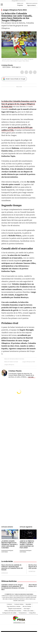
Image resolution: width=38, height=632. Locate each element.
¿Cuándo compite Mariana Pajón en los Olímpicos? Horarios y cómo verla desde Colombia (9, 544)
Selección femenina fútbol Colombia (14, 359)
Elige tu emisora (31, 5)
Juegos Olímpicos (9, 364)
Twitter (26, 72)
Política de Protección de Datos (13, 610)
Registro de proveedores (14, 608)
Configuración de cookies (9, 613)
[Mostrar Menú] (2, 4)
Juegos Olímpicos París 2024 (14, 10)
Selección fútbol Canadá (11, 361)
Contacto (9, 604)
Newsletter (28, 604)
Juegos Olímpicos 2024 (28, 361)
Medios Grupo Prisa (19, 623)
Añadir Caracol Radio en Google (15, 79)
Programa (20, 5)
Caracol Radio (9, 5)
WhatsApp (35, 72)
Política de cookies (28, 610)
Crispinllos (14, 65)
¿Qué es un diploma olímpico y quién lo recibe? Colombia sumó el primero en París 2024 (27, 544)
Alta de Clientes (27, 606)
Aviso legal (27, 608)
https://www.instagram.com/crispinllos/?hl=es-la (16, 65)
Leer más (30, 377)
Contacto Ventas (19, 604)
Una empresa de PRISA (19, 618)
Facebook (22, 72)
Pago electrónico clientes (13, 606)
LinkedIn (30, 72)
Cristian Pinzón (7, 65)
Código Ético (32, 613)
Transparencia (23, 613)
